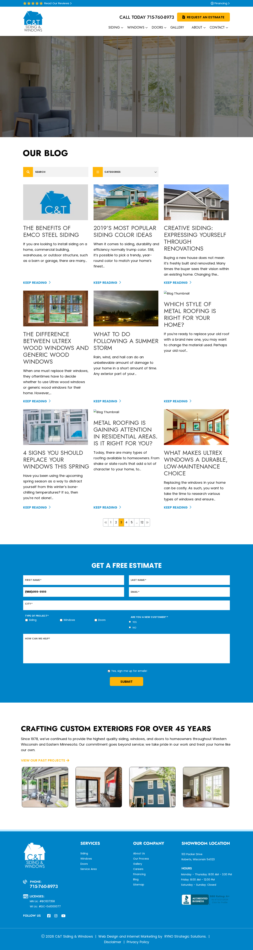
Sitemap (138, 884)
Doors (102, 620)
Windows (69, 620)
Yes (135, 622)
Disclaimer (112, 942)
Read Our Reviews (56, 3)
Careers (138, 869)
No (134, 627)
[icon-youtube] (63, 916)
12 (142, 522)
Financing (220, 3)
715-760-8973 (160, 17)
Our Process (141, 858)
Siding (32, 620)
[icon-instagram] (56, 916)
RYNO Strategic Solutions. (184, 936)
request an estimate (205, 17)
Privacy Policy (138, 942)
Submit (126, 681)
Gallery (137, 864)
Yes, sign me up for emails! (129, 671)
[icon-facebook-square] (49, 916)
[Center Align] (28, 172)
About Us (139, 853)
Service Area (88, 869)
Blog (136, 879)
